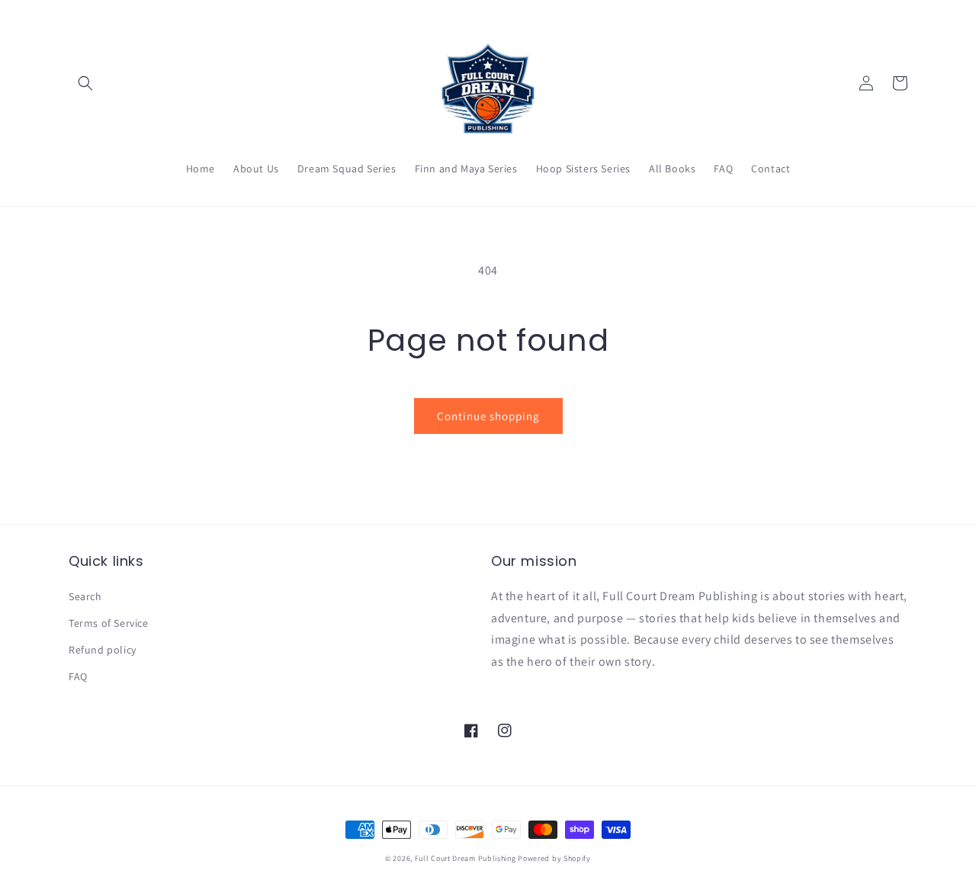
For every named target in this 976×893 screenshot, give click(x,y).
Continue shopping (488, 416)
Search (85, 596)
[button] (85, 83)
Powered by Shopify (554, 858)
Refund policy (102, 650)
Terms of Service (109, 623)
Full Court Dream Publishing (465, 858)
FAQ (78, 676)
